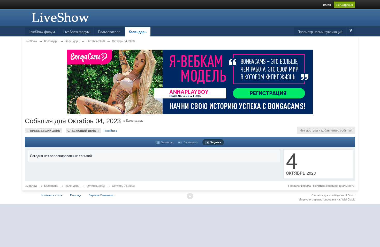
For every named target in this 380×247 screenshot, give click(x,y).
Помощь (75, 195)
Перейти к (110, 130)
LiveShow (31, 185)
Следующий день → (83, 131)
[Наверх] (190, 196)
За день (215, 142)
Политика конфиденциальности (333, 185)
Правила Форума (299, 185)
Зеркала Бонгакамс (101, 195)
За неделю (189, 142)
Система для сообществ (327, 195)
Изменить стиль (52, 195)
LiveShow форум (42, 31)
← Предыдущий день (43, 131)
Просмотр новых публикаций (320, 31)
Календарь (138, 31)
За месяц (166, 142)
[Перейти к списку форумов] (60, 16)
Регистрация (344, 5)
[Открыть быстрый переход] (350, 31)
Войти (327, 5)
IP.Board (350, 195)
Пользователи (109, 31)
